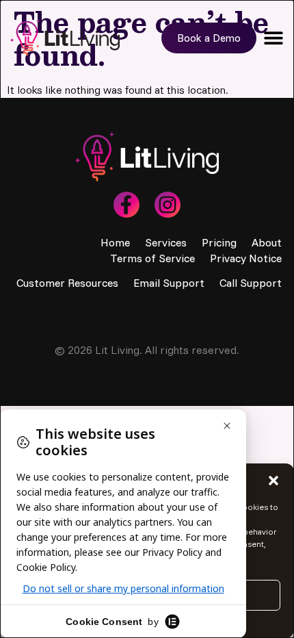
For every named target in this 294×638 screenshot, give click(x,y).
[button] (273, 480)
